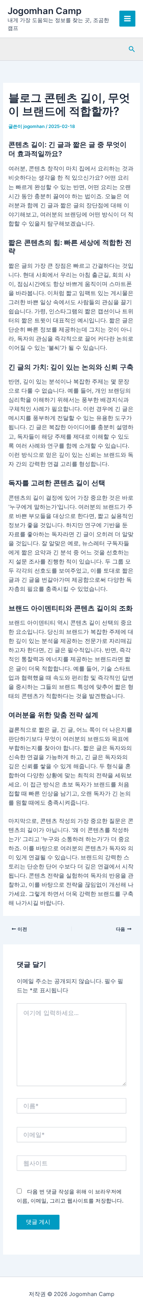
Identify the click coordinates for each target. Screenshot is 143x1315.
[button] (132, 49)
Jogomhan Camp (45, 10)
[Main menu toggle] (127, 19)
